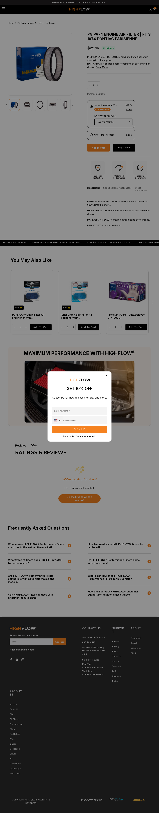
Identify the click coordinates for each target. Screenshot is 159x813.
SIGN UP (79, 429)
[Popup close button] (106, 375)
